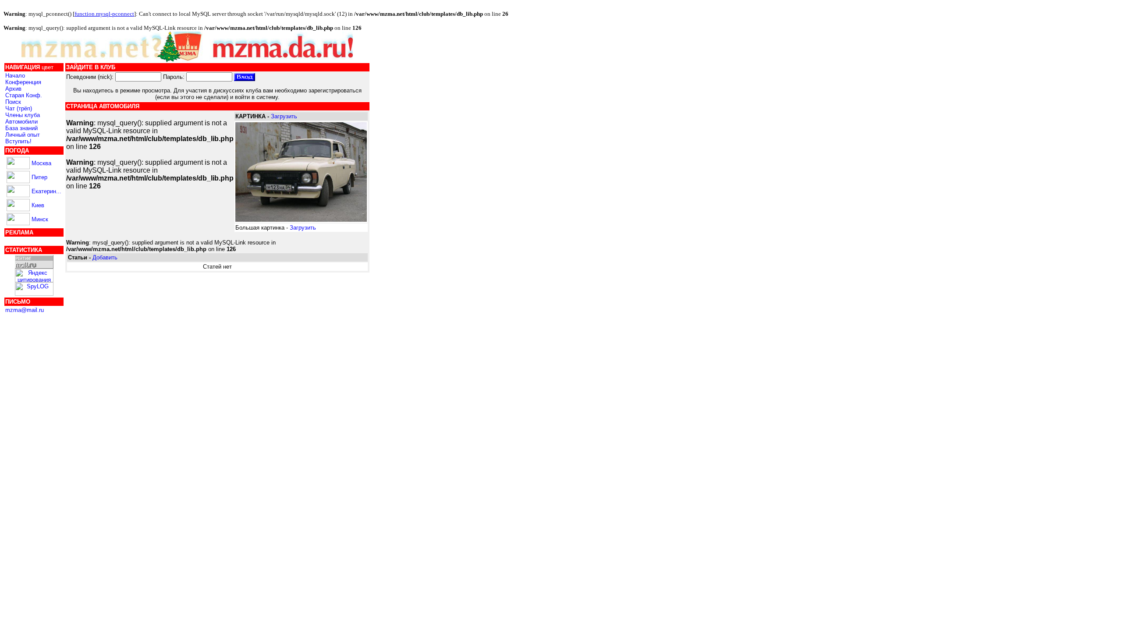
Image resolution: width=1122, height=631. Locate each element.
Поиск (13, 102)
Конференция (23, 82)
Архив (13, 88)
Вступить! (18, 141)
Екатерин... (46, 191)
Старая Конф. (23, 95)
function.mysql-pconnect (104, 14)
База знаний (21, 128)
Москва (41, 163)
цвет (47, 67)
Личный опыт (22, 134)
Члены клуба (22, 115)
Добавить (104, 257)
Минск (40, 219)
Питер (39, 177)
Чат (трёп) (18, 108)
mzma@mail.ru (24, 310)
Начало (15, 75)
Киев (38, 205)
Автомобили (21, 121)
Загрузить (284, 116)
